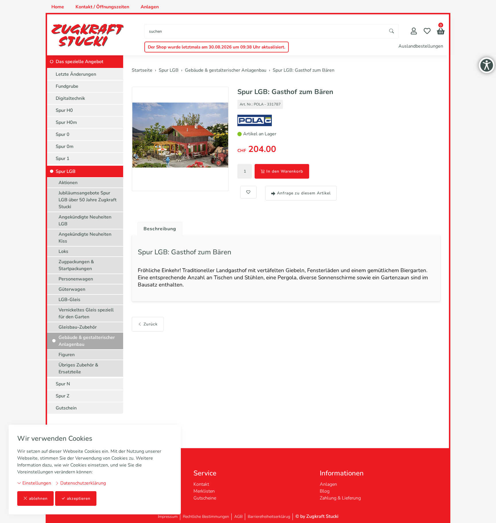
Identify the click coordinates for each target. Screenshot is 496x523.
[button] (441, 32)
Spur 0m (64, 146)
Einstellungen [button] (36, 483)
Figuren (67, 355)
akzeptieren (78, 498)
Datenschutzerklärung (82, 483)
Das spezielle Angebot (79, 61)
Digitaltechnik (70, 98)
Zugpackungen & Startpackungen (76, 265)
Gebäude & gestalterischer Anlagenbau (87, 341)
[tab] (158, 227)
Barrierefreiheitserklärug (269, 516)
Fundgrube (67, 86)
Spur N (63, 384)
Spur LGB (65, 171)
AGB (238, 516)
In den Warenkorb (284, 171)
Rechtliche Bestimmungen (206, 516)
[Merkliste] (427, 32)
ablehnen (38, 498)
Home (57, 7)
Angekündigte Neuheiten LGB (85, 220)
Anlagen (150, 7)
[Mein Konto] (414, 32)
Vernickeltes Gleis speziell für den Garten (86, 313)
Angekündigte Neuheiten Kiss (85, 237)
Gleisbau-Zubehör (78, 327)
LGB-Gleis (69, 299)
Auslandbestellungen (420, 46)
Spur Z (62, 396)
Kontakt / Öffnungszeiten (102, 7)
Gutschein (66, 408)
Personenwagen (76, 279)
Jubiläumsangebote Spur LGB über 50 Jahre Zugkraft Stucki (88, 200)
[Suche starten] (392, 31)
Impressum (168, 516)
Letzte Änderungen (76, 74)
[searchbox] (264, 31)
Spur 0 (62, 134)
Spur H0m (66, 122)
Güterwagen (72, 289)
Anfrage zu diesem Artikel (304, 193)
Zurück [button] (151, 324)
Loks (63, 251)
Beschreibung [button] (160, 229)
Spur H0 (64, 110)
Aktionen (68, 182)
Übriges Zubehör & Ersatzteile (78, 368)
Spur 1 (62, 158)
